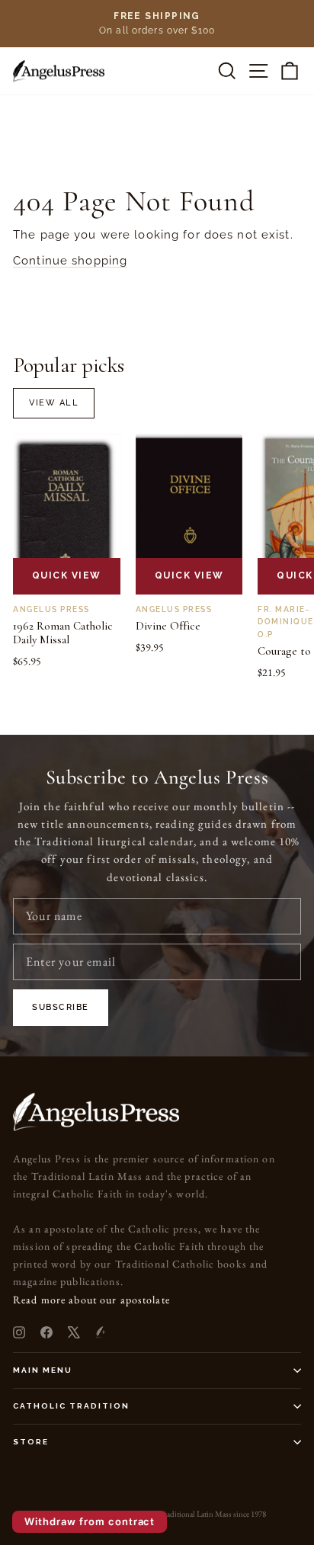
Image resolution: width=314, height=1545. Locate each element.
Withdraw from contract (89, 1521)
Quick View (66, 575)
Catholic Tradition (71, 1406)
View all (53, 403)
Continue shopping (70, 261)
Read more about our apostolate (91, 1299)
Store (31, 1442)
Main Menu (42, 1370)
